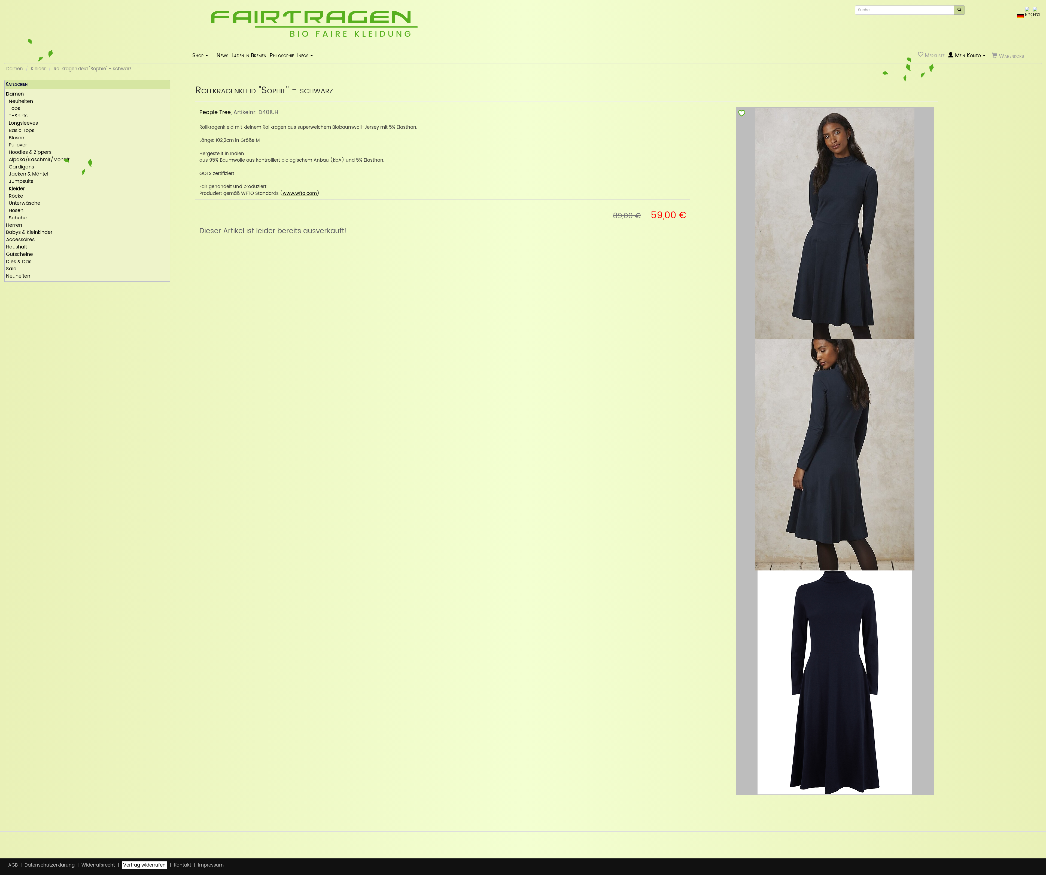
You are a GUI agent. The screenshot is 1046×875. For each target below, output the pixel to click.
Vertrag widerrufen (144, 865)
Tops (13, 108)
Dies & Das (18, 262)
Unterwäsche (23, 203)
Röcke (14, 196)
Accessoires (20, 240)
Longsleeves (22, 123)
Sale (11, 269)
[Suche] (959, 10)
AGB (13, 865)
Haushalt (16, 247)
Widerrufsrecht (98, 865)
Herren (14, 225)
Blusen (15, 138)
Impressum (211, 865)
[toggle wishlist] (742, 114)
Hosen (14, 210)
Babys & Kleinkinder (29, 232)
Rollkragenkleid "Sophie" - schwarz (93, 69)
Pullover (16, 145)
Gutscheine (19, 254)
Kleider (38, 69)
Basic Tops (20, 130)
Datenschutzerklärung (50, 865)
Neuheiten (19, 101)
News (222, 55)
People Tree (215, 112)
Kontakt (182, 865)
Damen (14, 69)
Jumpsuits (19, 181)
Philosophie (282, 55)
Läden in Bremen (249, 55)
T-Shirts (17, 116)
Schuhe (16, 218)
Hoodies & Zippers (28, 152)
